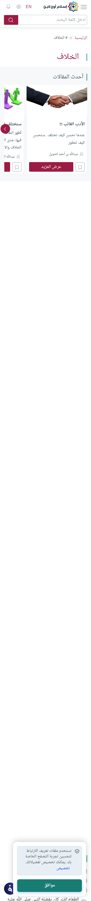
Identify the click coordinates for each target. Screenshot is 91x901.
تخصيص (63, 868)
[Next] (5, 129)
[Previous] (85, 129)
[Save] (80, 166)
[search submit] (11, 20)
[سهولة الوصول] (18, 7)
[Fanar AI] (10, 888)
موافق (49, 885)
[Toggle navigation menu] (83, 7)
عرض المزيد (51, 167)
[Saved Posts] (8, 7)
